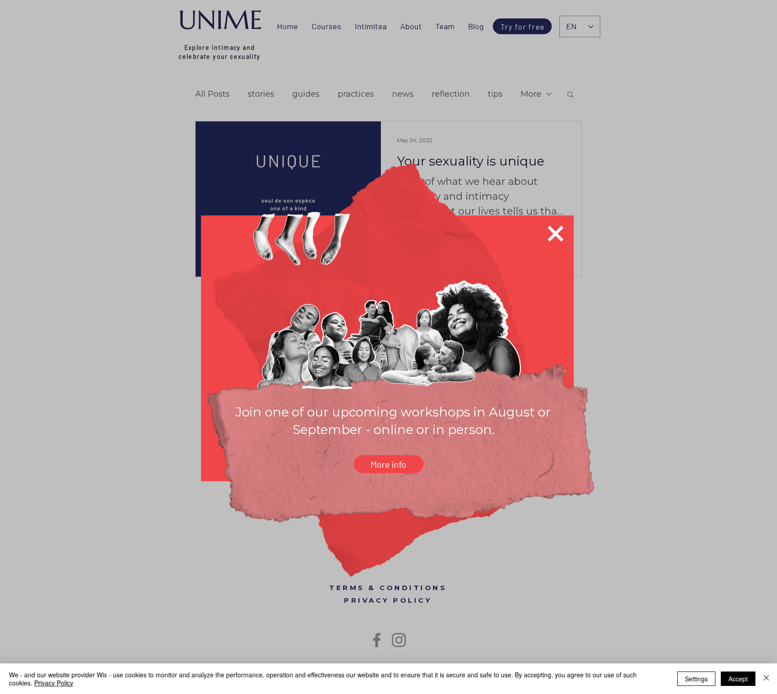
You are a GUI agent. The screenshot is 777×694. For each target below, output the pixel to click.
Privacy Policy (53, 682)
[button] (555, 234)
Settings (696, 678)
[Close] (766, 679)
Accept (738, 678)
